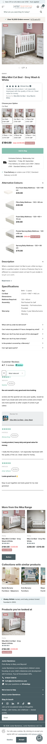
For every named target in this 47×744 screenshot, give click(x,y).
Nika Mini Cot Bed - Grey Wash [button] (21, 420)
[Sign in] (38, 6)
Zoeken (40, 12)
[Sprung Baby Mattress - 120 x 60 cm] (8, 250)
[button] (22, 92)
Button (8, 557)
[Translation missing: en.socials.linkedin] (13, 703)
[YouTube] (29, 703)
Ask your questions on (17, 684)
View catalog (3, 7)
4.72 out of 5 (35, 19)
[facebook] (2, 703)
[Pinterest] (18, 703)
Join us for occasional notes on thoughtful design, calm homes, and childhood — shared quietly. (19, 710)
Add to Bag (22, 151)
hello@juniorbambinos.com (16, 681)
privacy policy (37, 734)
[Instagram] (7, 703)
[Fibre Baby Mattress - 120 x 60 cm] (8, 206)
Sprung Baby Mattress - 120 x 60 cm (29, 247)
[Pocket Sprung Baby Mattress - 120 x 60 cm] (8, 235)
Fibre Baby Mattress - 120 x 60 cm (29, 202)
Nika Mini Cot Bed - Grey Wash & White (11, 540)
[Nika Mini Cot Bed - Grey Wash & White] (13, 521)
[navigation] (26, 68)
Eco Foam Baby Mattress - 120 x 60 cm (29, 189)
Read (6, 281)
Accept (21, 740)
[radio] (7, 116)
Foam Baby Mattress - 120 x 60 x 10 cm (29, 218)
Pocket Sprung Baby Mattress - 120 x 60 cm (29, 232)
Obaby (4, 73)
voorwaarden (23, 734)
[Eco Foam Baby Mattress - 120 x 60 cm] (8, 192)
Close (22, 690)
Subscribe (40, 717)
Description (8, 261)
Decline (10, 740)
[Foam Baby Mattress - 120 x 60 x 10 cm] (8, 221)
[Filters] (4, 373)
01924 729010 (10, 678)
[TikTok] (23, 703)
